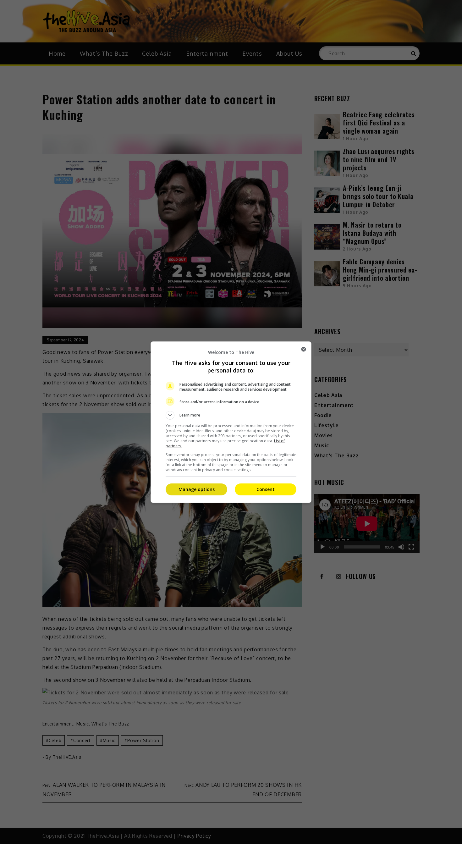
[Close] (303, 349)
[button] (231, 415)
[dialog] (231, 422)
